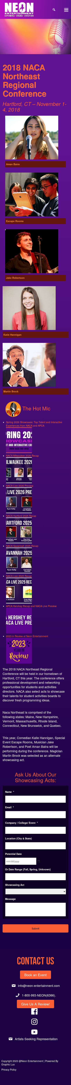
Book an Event (35, 974)
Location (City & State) (18, 838)
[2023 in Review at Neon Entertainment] (19, 650)
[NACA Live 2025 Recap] (19, 590)
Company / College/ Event (21, 822)
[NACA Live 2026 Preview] (19, 499)
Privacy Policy (8, 1069)
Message (10, 898)
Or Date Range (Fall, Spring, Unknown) (28, 869)
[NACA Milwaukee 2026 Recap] (19, 469)
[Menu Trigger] (66, 9)
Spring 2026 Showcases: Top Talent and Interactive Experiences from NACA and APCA (34, 423)
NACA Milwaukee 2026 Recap (22, 455)
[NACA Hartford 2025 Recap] (19, 529)
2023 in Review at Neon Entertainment (27, 636)
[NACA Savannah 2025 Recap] (19, 560)
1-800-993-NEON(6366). (39, 995)
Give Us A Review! (35, 1003)
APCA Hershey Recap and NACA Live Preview (31, 606)
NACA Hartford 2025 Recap (21, 515)
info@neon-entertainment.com (39, 985)
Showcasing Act (14, 884)
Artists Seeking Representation (36, 1039)
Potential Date (13, 853)
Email (9, 807)
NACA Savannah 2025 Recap (22, 546)
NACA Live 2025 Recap (19, 576)
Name (9, 791)
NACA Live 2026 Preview (19, 485)
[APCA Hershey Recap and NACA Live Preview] (19, 620)
